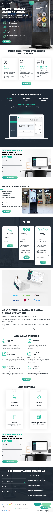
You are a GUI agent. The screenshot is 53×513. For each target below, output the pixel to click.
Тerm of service (48, 510)
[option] (26, 124)
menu (47, 3)
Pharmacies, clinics (6, 201)
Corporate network (6, 193)
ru (39, 3)
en (40, 3)
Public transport (6, 195)
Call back (37, 504)
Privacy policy (40, 510)
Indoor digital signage (9, 189)
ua (42, 3)
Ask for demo (26, 83)
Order (10, 245)
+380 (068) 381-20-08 (21, 504)
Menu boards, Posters (7, 191)
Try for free (6, 41)
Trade (3, 204)
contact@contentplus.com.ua (22, 508)
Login (31, 3)
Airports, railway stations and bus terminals (12, 206)
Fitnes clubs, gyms (6, 202)
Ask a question (46, 504)
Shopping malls (6, 199)
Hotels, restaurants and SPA (8, 197)
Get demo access (10, 177)
